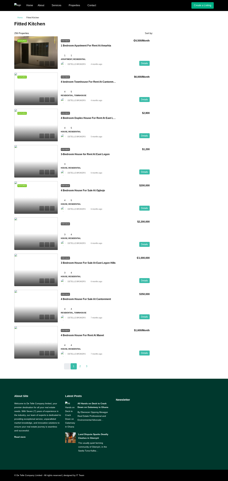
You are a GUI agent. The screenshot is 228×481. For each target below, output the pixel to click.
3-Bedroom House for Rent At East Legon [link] (85, 154)
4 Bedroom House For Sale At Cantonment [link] (86, 299)
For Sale (65, 185)
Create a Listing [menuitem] (202, 5)
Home (29, 5)
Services (56, 5)
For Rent (65, 41)
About (41, 5)
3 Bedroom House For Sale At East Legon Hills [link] (88, 263)
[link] (36, 52)
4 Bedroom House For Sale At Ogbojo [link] (83, 190)
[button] (208, 23)
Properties (74, 5)
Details (144, 63)
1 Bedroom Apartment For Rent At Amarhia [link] (86, 45)
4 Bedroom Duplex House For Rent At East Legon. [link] (90, 118)
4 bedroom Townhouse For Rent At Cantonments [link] (89, 81)
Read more (20, 437)
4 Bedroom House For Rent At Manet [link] (82, 335)
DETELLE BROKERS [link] (77, 64)
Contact (91, 5)
